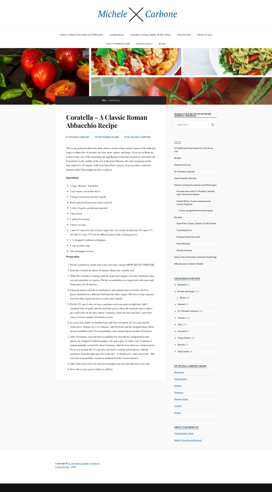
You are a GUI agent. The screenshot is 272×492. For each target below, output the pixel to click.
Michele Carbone (79, 137)
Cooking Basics (116, 34)
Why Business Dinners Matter (188, 263)
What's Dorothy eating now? (188, 440)
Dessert (181, 304)
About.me (179, 372)
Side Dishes (183, 351)
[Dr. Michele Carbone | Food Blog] (136, 21)
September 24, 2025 (108, 137)
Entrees (181, 317)
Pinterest (178, 392)
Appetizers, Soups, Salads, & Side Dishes (150, 34)
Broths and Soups (186, 291)
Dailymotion (180, 379)
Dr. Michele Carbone (139, 137)
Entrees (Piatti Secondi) (118, 43)
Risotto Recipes (204, 34)
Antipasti (182, 284)
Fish (180, 324)
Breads (162, 43)
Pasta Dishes (184, 337)
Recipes (178, 217)
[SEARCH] (212, 124)
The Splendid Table (183, 433)
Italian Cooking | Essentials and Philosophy (81, 34)
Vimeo (177, 412)
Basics (183, 297)
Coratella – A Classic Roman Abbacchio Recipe (106, 121)
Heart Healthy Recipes (185, 178)
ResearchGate (181, 399)
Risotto (181, 344)
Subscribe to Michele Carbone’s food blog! (195, 257)
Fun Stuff (182, 331)
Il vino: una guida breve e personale (196, 210)
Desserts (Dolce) (144, 43)
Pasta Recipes (184, 34)
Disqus (177, 385)
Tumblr (178, 405)
